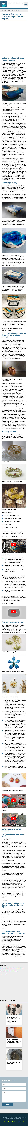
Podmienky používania (9, 1122)
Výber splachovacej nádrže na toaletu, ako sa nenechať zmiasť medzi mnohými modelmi (13, 1019)
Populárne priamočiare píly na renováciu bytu (12, 968)
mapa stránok (20, 1122)
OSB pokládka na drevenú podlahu (9, 971)
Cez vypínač (3, 974)
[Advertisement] (14, 36)
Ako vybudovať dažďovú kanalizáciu (13, 1062)
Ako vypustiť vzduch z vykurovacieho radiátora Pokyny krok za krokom (14, 1041)
